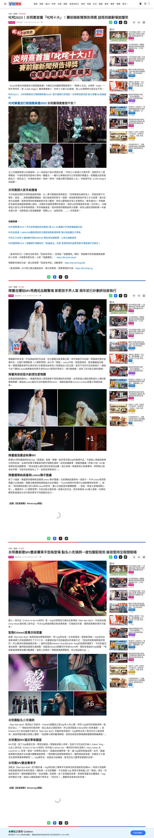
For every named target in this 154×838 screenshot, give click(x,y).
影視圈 (131, 38)
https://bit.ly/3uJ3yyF (66, 257)
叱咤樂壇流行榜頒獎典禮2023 (28, 103)
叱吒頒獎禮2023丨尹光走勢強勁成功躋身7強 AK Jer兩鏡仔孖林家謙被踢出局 (45, 227)
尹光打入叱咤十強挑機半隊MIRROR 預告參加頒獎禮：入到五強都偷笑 (42, 238)
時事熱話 (132, 75)
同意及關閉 (137, 833)
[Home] (15, 4)
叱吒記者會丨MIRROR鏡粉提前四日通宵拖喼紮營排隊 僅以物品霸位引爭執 (44, 232)
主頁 (10, 14)
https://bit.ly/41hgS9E (75, 263)
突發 (130, 150)
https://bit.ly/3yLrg (84, 268)
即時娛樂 (22, 14)
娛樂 (15, 14)
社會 (130, 88)
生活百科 (132, 100)
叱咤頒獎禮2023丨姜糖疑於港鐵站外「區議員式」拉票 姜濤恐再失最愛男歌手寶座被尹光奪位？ (54, 243)
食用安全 (132, 138)
